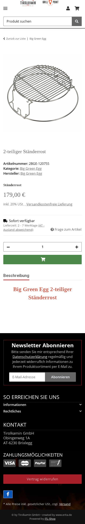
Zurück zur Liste (16, 38)
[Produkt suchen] (77, 21)
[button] (68, 9)
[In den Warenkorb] (6, 51)
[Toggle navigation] (5, 6)
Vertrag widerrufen (42, 479)
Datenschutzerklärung (30, 356)
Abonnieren (60, 377)
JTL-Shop (50, 519)
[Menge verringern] (8, 246)
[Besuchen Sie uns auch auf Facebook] (8, 494)
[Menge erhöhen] (76, 246)
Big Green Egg (31, 168)
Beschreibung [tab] (16, 275)
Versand (65, 504)
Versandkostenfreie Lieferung (49, 204)
